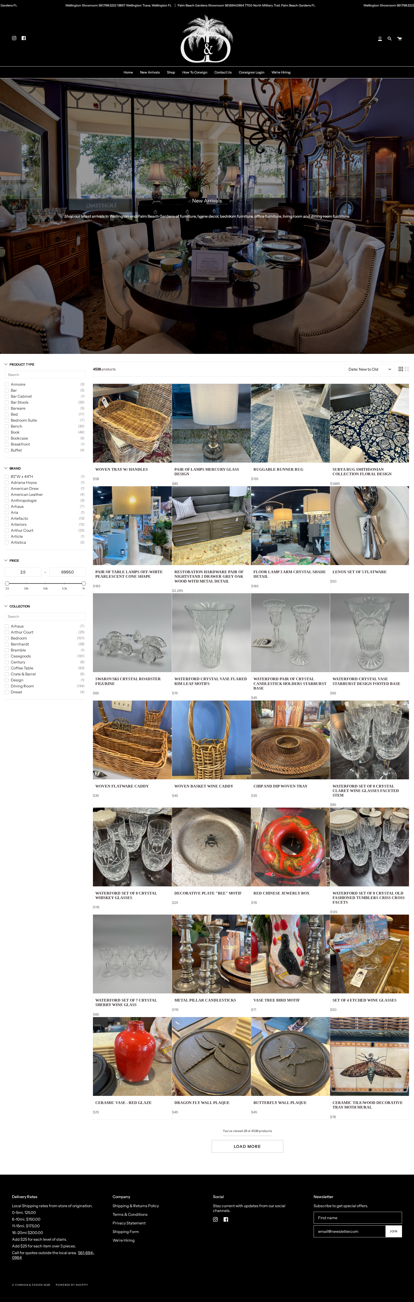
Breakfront (20, 444)
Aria (14, 512)
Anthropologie (24, 500)
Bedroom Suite (24, 420)
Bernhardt (20, 644)
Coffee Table (22, 668)
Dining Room (22, 686)
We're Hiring (124, 1240)
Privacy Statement (129, 1223)
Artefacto (19, 518)
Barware (18, 408)
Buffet (16, 450)
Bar (14, 390)
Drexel (16, 692)
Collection (20, 606)
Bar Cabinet (21, 396)
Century (18, 662)
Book (15, 432)
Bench (16, 426)
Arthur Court (22, 530)
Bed (14, 414)
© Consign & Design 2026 (31, 1284)
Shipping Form (126, 1231)
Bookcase (19, 438)
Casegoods (21, 656)
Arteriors (19, 524)
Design (17, 680)
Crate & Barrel (23, 674)
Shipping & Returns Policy (136, 1205)
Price (14, 560)
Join (393, 1231)
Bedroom (19, 638)
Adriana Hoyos (24, 482)
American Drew (25, 488)
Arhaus (17, 506)
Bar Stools (20, 402)
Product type (22, 364)
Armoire (18, 384)
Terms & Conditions (130, 1214)
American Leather (27, 494)
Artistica (18, 542)
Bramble (18, 650)
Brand (15, 468)
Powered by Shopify (72, 1284)
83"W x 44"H (22, 476)
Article (17, 536)
